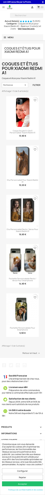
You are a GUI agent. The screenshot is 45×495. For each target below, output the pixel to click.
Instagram (25, 365)
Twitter (11, 365)
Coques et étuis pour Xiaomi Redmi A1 (22, 50)
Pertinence (15, 85)
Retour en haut (31, 353)
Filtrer (36, 85)
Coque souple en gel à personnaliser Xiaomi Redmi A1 (22, 132)
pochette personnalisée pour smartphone (22, 329)
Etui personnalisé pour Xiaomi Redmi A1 (22, 181)
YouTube (18, 365)
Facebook (4, 365)
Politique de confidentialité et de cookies (25, 490)
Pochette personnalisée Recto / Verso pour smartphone (22, 280)
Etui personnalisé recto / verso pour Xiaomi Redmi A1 (22, 230)
